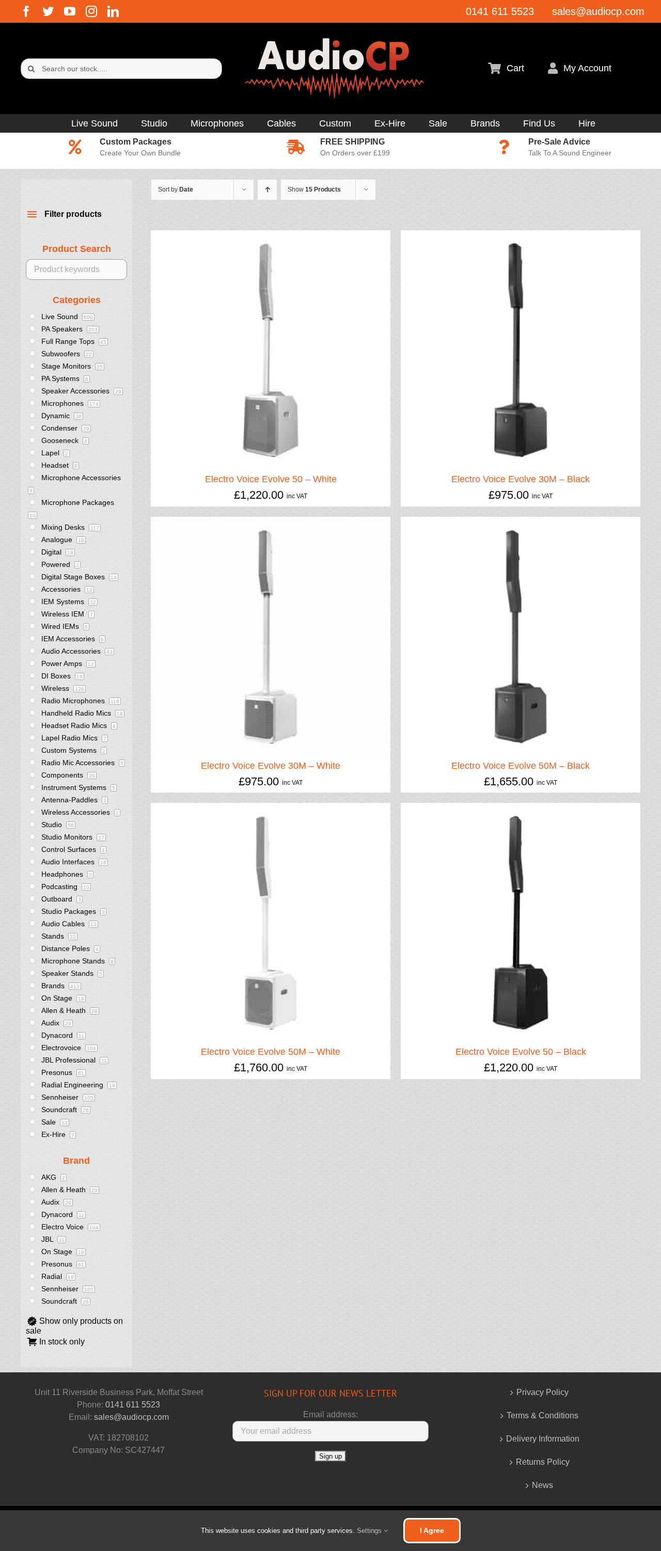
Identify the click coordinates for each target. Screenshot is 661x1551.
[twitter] (48, 11)
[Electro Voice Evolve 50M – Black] (520, 522)
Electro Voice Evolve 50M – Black (520, 766)
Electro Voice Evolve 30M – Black (520, 479)
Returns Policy (543, 1462)
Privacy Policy (542, 1392)
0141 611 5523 (132, 1404)
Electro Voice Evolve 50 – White (271, 479)
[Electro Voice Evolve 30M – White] (270, 522)
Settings (370, 1530)
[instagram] (91, 11)
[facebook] (26, 11)
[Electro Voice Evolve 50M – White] (270, 808)
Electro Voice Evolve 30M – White (270, 766)
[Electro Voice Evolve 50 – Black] (520, 808)
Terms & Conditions (542, 1415)
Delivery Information (542, 1438)
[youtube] (69, 11)
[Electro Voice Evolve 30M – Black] (520, 236)
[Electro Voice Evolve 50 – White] (270, 236)
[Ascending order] (267, 189)
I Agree (432, 1530)
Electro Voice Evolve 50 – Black (520, 1052)
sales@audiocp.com (131, 1417)
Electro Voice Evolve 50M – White (270, 1052)
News (542, 1485)
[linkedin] (113, 11)
